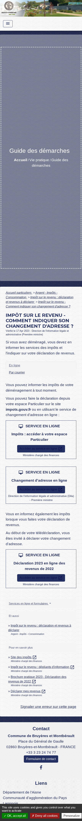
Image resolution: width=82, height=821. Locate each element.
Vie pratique (39, 160)
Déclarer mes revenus (28, 691)
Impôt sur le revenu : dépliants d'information (43, 667)
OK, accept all (16, 815)
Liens (41, 783)
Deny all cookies (46, 815)
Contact (41, 728)
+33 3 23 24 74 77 (41, 752)
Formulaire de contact (41, 759)
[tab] (41, 365)
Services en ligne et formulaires (29, 603)
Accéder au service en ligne (41, 449)
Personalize (72, 815)
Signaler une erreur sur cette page (48, 707)
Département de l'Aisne (22, 792)
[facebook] (41, 768)
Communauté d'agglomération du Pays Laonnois (35, 800)
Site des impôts (24, 657)
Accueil (20, 160)
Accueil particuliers (19, 292)
